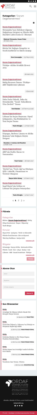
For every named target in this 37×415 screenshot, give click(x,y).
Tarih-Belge (7, 226)
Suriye (24, 250)
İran (14, 250)
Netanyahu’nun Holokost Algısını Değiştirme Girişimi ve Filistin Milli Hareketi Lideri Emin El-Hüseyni (18, 32)
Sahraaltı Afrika (27, 247)
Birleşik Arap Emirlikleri (16, 255)
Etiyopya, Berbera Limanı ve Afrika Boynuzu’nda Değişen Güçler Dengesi (18, 136)
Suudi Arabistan (19, 252)
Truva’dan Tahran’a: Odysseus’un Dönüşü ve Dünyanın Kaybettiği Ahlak (18, 325)
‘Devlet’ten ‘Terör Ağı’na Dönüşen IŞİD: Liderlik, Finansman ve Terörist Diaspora (18, 171)
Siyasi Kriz (6, 233)
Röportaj (25, 223)
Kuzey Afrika (15, 247)
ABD (10, 252)
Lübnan (5, 252)
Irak (28, 250)
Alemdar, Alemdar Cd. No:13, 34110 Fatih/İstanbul (18, 400)
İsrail (10, 250)
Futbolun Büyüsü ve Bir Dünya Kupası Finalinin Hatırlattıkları (16, 338)
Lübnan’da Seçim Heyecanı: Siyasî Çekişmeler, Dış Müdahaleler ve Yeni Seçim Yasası (18, 118)
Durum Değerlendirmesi (12, 27)
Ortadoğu (6, 247)
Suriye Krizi (21, 238)
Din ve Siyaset (23, 235)
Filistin (5, 250)
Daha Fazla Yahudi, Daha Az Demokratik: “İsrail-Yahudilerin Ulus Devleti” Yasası (17, 101)
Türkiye (28, 252)
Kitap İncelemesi (9, 223)
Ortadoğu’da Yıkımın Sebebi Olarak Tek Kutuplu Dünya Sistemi (16, 313)
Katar (5, 255)
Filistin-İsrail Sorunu (10, 235)
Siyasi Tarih (22, 241)
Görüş (29, 220)
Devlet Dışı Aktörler (10, 241)
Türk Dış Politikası (9, 238)
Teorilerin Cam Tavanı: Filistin (13, 362)
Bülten (5, 220)
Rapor (18, 223)
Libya (19, 250)
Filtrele (30, 259)
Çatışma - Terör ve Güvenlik (21, 233)
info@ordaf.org (18, 403)
